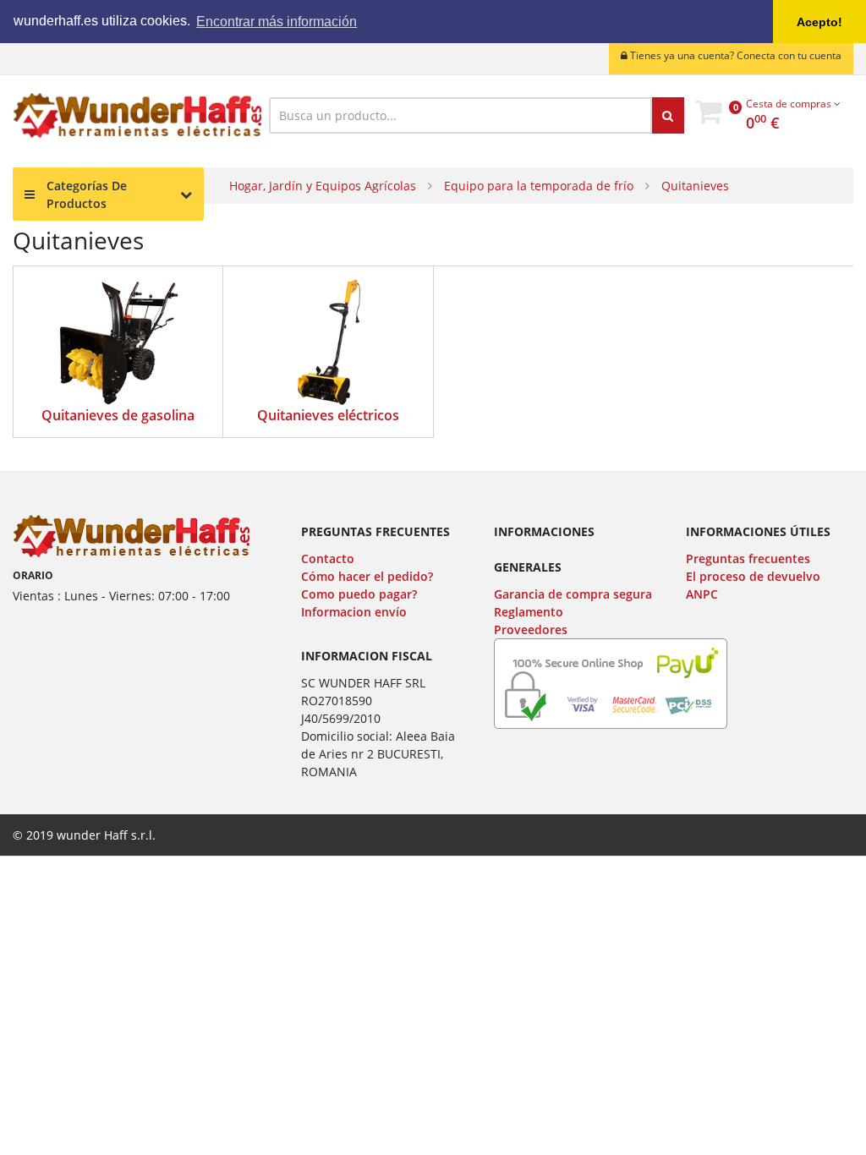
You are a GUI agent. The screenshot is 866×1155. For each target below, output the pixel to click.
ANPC (702, 594)
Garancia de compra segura (573, 594)
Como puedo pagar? (359, 594)
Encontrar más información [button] (276, 21)
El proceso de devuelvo (753, 576)
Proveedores (530, 629)
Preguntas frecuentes (748, 558)
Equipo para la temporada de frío (538, 186)
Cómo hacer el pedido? (367, 576)
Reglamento (528, 612)
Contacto (327, 558)
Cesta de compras (790, 103)
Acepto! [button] (819, 22)
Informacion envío (354, 612)
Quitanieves (695, 186)
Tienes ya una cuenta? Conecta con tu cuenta (734, 55)
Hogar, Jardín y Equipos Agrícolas (322, 186)
